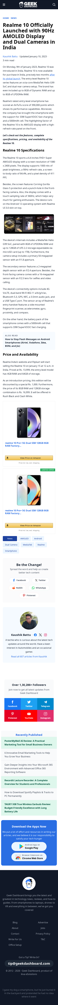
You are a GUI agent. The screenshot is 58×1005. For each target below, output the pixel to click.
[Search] (54, 4)
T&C (43, 939)
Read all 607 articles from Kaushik (29, 656)
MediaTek (27, 544)
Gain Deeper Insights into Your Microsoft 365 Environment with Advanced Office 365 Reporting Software (29, 768)
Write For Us (15, 939)
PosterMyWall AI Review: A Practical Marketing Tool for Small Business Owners (28, 742)
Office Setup (15, 944)
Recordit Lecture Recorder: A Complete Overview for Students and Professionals (27, 782)
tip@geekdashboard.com (29, 963)
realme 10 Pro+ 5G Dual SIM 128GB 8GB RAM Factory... (27, 444)
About (15, 928)
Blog (15, 922)
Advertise (43, 922)
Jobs (43, 928)
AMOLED (24, 538)
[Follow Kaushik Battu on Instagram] (45, 634)
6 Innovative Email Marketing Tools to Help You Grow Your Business (27, 754)
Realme (41, 544)
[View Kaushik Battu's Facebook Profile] (35, 634)
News (14, 18)
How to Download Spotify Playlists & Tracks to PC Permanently (29, 794)
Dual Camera (11, 544)
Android (38, 538)
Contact (15, 933)
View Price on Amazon (30, 458)
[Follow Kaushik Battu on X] (40, 634)
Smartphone (11, 551)
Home (6, 18)
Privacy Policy (43, 933)
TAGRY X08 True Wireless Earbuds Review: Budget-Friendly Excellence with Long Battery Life (28, 808)
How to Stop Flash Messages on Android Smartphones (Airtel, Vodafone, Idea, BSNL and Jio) (27, 342)
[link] (35, 634)
